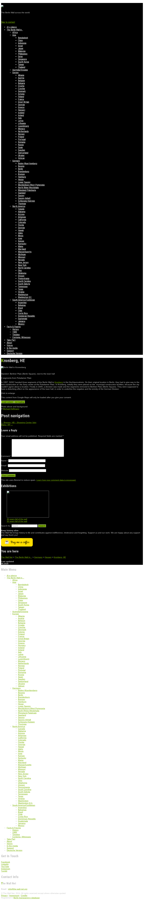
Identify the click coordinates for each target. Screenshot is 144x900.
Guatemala (22, 318)
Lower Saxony (24, 182)
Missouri (21, 257)
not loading (19, 402)
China (20, 40)
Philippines (22, 54)
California (22, 219)
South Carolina (24, 281)
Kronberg (59, 382)
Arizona (21, 214)
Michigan (22, 254)
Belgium (21, 80)
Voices (10, 345)
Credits (24, 895)
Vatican (21, 158)
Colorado (22, 222)
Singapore (22, 59)
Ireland (21, 115)
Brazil (20, 308)
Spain (20, 147)
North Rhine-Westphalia (28, 187)
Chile (20, 310)
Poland (21, 136)
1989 (14, 332)
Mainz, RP (7, 425)
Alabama (21, 211)
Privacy (4, 895)
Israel (20, 45)
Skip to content (8, 22)
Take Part (11, 340)
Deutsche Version (14, 353)
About (9, 342)
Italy (20, 118)
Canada (21, 209)
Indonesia (22, 43)
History (15, 329)
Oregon (21, 276)
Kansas (21, 241)
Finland (21, 96)
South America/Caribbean (23, 300)
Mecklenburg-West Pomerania (31, 185)
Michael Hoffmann (11, 409)
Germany (16, 161)
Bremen (21, 174)
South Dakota (24, 284)
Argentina (22, 302)
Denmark (22, 91)
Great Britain (23, 102)
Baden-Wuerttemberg (27, 163)
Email (4, 465)
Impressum (14, 895)
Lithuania (22, 123)
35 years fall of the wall (17, 521)
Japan (20, 48)
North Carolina (24, 267)
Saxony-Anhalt (24, 198)
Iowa (20, 238)
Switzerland (23, 152)
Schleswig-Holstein (26, 201)
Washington (23, 294)
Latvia (20, 120)
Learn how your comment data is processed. (56, 480)
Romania (21, 142)
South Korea (23, 62)
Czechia (21, 88)
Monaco (21, 128)
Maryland (22, 249)
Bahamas (22, 305)
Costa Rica (23, 313)
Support (10, 350)
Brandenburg (23, 171)
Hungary (21, 110)
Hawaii (21, 230)
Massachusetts (25, 251)
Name (4, 461)
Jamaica (21, 321)
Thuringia (22, 203)
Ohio (20, 270)
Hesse (21, 179)
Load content (7, 402)
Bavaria (21, 166)
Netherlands (23, 131)
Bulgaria (21, 83)
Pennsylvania (23, 278)
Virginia (21, 292)
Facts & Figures (14, 326)
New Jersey (23, 262)
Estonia (21, 94)
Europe (15, 72)
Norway (21, 134)
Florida (21, 225)
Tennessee (23, 286)
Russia (21, 144)
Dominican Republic (26, 316)
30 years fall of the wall (17, 519)
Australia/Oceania (20, 70)
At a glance (12, 27)
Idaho (20, 233)
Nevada (21, 259)
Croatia (21, 86)
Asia (14, 35)
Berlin (20, 169)
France (21, 99)
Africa (15, 32)
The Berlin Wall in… (15, 29)
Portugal (22, 139)
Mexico (21, 324)
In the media (12, 348)
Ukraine (21, 155)
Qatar (20, 56)
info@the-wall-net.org (17, 889)
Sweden (21, 150)
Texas (20, 289)
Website (4, 470)
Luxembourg (23, 126)
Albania (21, 75)
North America (18, 206)
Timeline (16, 334)
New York (22, 265)
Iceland (21, 112)
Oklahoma (22, 273)
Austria (21, 78)
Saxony (21, 195)
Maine (20, 246)
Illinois (20, 235)
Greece (21, 107)
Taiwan (21, 64)
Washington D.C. (25, 297)
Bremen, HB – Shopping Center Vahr (18, 422)
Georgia (21, 104)
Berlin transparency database (27, 898)
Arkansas (22, 217)
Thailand (21, 67)
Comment (6, 456)
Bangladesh (23, 37)
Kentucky (22, 243)
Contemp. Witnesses (21, 337)
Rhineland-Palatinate (27, 190)
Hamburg (22, 177)
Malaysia (21, 51)
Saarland (21, 193)
